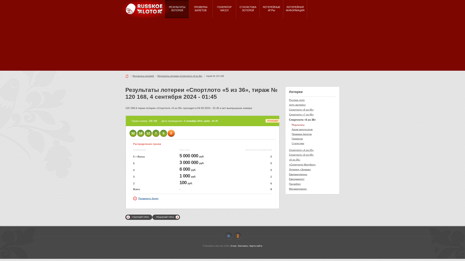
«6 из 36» (294, 159)
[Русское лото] (145, 9)
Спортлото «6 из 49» (301, 154)
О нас (233, 246)
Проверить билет (148, 198)
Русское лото (297, 100)
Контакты (243, 246)
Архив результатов (302, 129)
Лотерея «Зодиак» (300, 169)
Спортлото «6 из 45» (301, 109)
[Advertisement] (232, 45)
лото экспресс (297, 104)
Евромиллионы (298, 174)
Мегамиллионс (298, 188)
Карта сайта (256, 246)
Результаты (298, 125)
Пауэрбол (295, 184)
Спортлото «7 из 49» (301, 114)
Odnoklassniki (237, 236)
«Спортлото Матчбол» (302, 164)
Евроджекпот (296, 179)
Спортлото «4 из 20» (301, 150)
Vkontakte (228, 236)
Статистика (298, 143)
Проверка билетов (302, 134)
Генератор (297, 138)
